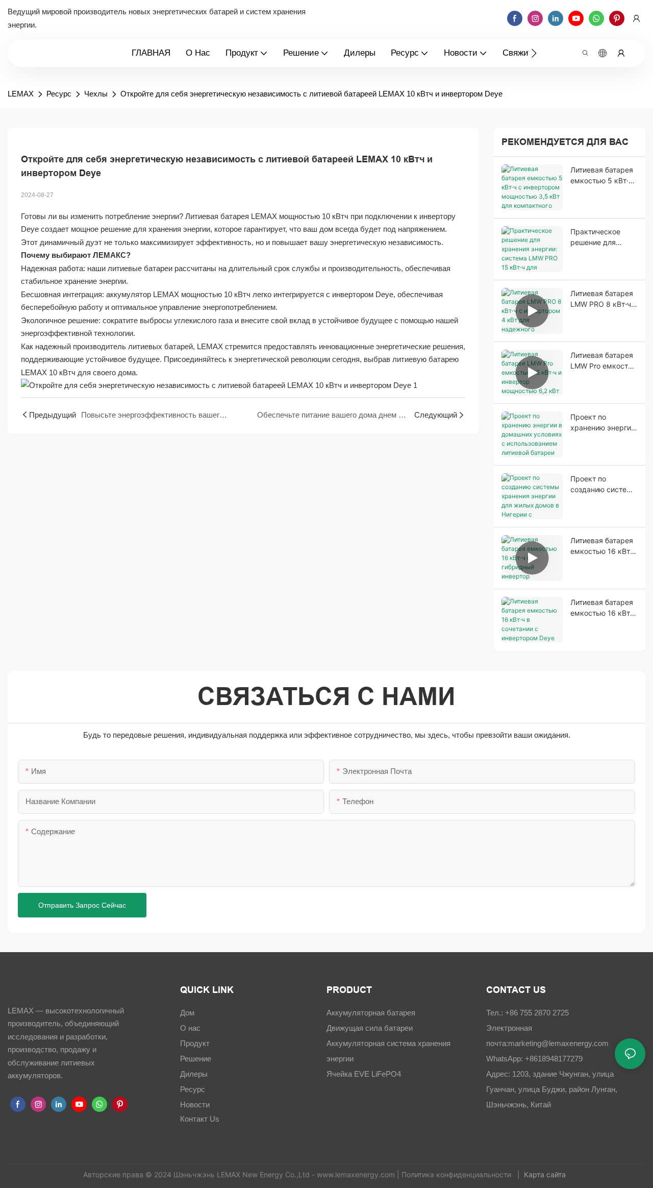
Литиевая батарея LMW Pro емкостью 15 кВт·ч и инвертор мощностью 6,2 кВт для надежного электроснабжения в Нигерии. (604, 361)
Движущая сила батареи (369, 1028)
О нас (190, 1028)
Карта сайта (546, 1174)
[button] (534, 53)
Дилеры (194, 1074)
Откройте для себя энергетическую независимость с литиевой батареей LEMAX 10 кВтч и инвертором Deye (311, 93)
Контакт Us (199, 1118)
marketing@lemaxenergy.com (558, 1043)
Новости (195, 1104)
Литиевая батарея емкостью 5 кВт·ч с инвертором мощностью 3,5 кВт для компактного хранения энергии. (603, 175)
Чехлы (96, 93)
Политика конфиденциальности (457, 1174)
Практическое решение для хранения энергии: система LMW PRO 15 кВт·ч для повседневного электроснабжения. (604, 237)
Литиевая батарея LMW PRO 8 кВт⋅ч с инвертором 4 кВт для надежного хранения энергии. (603, 299)
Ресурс (58, 93)
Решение (195, 1058)
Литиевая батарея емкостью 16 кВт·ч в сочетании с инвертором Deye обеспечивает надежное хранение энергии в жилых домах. (603, 608)
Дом (187, 1012)
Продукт (195, 1043)
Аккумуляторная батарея (370, 1012)
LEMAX (21, 93)
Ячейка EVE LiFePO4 (363, 1074)
